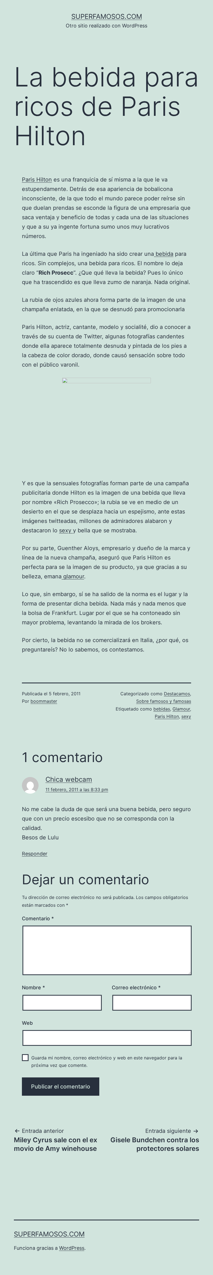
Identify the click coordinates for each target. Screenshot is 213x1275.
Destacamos (177, 693)
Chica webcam (68, 779)
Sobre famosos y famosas (163, 701)
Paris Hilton (37, 179)
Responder (34, 854)
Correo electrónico (136, 987)
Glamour (181, 709)
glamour (73, 576)
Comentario (38, 918)
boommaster (44, 701)
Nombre (33, 987)
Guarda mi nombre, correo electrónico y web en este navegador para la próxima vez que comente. (106, 1061)
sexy (66, 530)
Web (27, 1023)
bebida (163, 254)
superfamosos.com (106, 16)
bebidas (161, 709)
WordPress (71, 1248)
